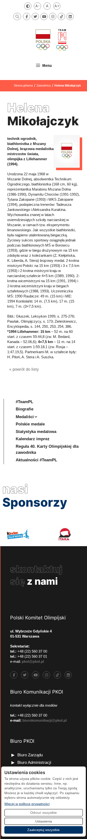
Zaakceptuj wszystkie (43, 830)
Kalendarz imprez (33, 439)
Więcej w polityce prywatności (27, 804)
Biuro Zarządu (30, 755)
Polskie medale (30, 424)
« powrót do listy (24, 369)
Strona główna (23, 85)
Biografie (24, 409)
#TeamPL (24, 402)
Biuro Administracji (34, 762)
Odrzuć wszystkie (43, 813)
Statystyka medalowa (36, 431)
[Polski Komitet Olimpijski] (51, 39)
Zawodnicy (43, 85)
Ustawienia (43, 821)
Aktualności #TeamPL (36, 460)
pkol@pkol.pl (33, 661)
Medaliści (25, 417)
